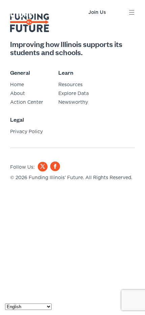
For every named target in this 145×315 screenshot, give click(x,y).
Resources (70, 84)
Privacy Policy (26, 131)
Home (17, 84)
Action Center (26, 102)
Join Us (97, 12)
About (17, 93)
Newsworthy (73, 102)
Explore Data (73, 93)
